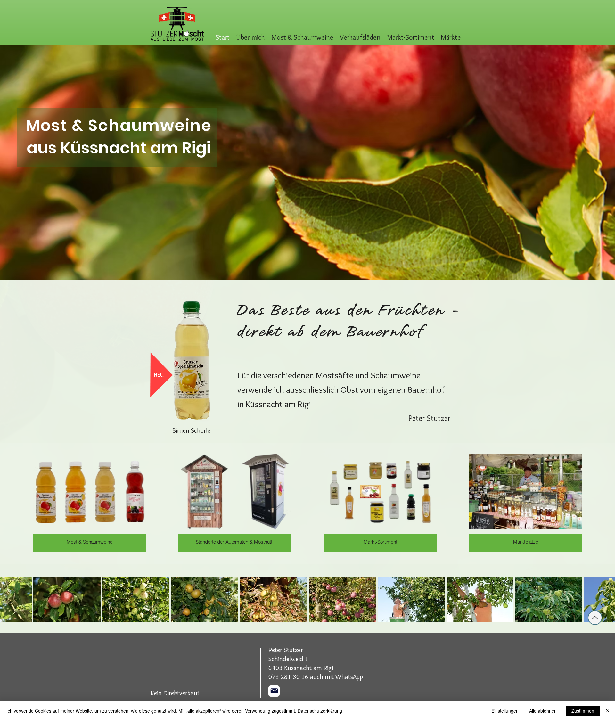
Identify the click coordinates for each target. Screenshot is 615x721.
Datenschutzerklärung (320, 711)
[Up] (595, 617)
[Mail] (274, 691)
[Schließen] (607, 711)
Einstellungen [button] (505, 711)
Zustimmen (582, 711)
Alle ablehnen (543, 711)
